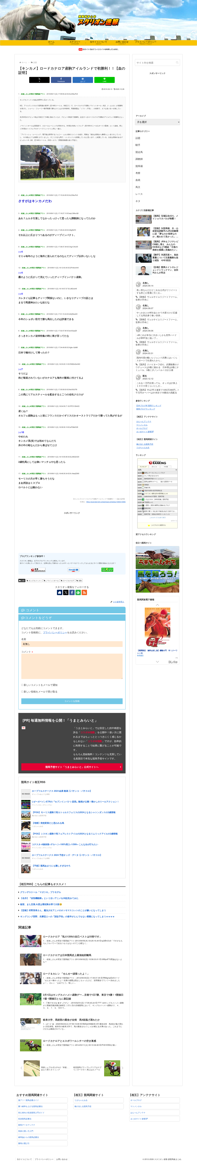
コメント (27, 651)
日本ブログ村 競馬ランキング (148, 405)
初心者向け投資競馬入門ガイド (31, 1112)
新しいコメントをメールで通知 (40, 684)
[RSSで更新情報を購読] (84, 592)
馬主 (137, 187)
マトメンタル (142, 425)
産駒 (80, 580)
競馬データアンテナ (26, 1124)
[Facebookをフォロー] (72, 592)
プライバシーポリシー (55, 632)
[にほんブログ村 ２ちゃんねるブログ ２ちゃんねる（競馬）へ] (73, 569)
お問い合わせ (62, 1159)
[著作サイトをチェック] (59, 592)
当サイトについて (24, 1159)
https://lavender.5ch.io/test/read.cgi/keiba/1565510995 (106, 502)
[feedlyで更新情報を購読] (78, 592)
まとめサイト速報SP (145, 431)
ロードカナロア (68, 580)
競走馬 (139, 152)
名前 (23, 639)
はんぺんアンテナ (143, 421)
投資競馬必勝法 (24, 1118)
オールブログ (142, 428)
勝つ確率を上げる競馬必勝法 (30, 1106)
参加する (174, 520)
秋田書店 (140, 655)
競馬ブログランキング (145, 408)
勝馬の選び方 (23, 1143)
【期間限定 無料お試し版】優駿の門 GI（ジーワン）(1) (157, 651)
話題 (23, 580)
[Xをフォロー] (65, 592)
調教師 (139, 159)
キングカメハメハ (35, 580)
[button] (177, 62)
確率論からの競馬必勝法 (28, 1137)
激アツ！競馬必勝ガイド (28, 1100)
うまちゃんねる (142, 447)
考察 (137, 173)
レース (139, 194)
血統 (137, 180)
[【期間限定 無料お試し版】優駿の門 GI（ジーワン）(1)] (157, 628)
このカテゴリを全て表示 (157, 517)
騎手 (137, 145)
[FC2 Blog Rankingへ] (107, 569)
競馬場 (139, 166)
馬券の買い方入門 (25, 1131)
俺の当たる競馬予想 (144, 444)
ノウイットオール (52, 580)
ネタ (137, 201)
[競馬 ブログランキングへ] (38, 569)
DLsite (173, 662)
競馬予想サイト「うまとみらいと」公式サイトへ (71, 767)
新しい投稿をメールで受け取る (40, 691)
